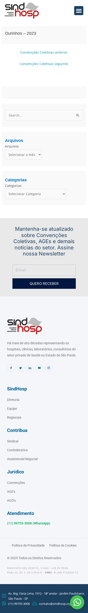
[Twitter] (20, 368)
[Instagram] (49, 368)
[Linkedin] (30, 368)
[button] (77, 602)
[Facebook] (11, 368)
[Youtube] (39, 368)
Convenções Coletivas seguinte (44, 64)
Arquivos (12, 146)
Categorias (13, 185)
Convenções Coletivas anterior (44, 52)
